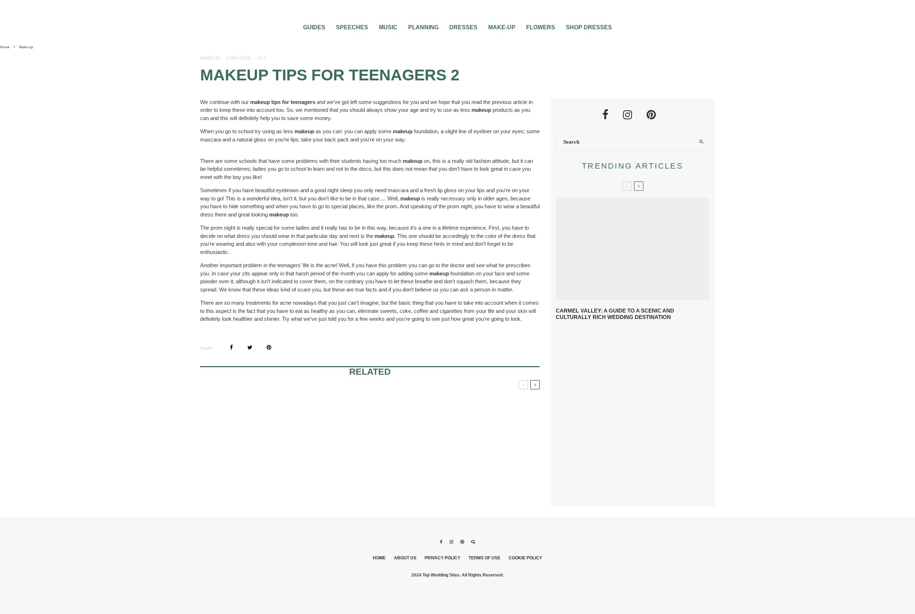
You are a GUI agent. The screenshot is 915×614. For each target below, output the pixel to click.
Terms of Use (484, 557)
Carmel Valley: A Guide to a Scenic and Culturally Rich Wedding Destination (615, 314)
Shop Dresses (589, 27)
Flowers (540, 27)
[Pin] (269, 347)
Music (388, 27)
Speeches (352, 27)
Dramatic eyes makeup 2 (484, 401)
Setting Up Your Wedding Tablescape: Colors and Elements (642, 467)
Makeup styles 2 (356, 401)
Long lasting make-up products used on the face (252, 410)
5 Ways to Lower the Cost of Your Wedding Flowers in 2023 (647, 493)
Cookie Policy (525, 557)
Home (379, 557)
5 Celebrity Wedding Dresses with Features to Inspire (646, 390)
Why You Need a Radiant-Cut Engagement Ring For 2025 (647, 338)
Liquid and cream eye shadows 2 (479, 457)
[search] (701, 141)
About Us (405, 557)
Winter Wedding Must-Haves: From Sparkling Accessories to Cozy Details (636, 364)
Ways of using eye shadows (358, 457)
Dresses (463, 27)
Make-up (501, 27)
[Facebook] (441, 542)
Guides (314, 27)
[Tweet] (249, 347)
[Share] (231, 347)
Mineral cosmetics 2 (248, 453)
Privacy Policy (442, 557)
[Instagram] (451, 542)
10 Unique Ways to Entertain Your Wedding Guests (642, 441)
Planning (423, 27)
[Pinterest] (462, 542)
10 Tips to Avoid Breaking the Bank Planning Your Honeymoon (642, 414)
